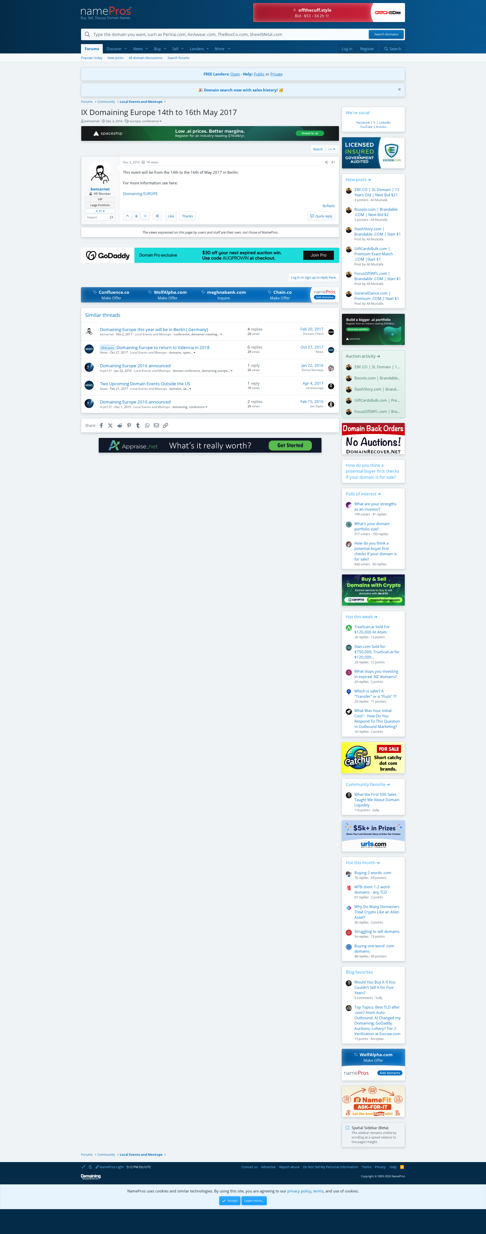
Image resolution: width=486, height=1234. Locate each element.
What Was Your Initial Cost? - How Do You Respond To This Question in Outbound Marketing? (377, 718)
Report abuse (289, 1167)
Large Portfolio (100, 205)
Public (259, 73)
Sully (375, 810)
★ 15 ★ (100, 211)
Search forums (178, 57)
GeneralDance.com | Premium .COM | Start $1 (376, 296)
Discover (114, 48)
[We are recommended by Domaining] (91, 1178)
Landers (197, 48)
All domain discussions (146, 57)
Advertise (268, 1167)
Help (393, 1167)
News (138, 48)
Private (276, 73)
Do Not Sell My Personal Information (330, 1167)
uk (184, 389)
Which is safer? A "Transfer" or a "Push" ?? (375, 693)
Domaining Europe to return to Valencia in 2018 (163, 347)
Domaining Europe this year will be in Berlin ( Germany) (154, 329)
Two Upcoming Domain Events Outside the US (145, 384)
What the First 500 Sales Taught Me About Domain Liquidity (376, 799)
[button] (125, 48)
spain (186, 352)
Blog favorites (359, 972)
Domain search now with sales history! (241, 89)
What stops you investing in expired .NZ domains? (376, 674)
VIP (100, 199)
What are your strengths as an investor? (375, 506)
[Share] (326, 162)
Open (235, 73)
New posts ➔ (358, 179)
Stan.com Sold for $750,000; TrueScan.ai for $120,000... (376, 652)
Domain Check (313, 334)
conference (150, 121)
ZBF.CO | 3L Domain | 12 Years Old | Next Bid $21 (376, 192)
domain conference (186, 371)
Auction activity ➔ (363, 356)
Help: (248, 73)
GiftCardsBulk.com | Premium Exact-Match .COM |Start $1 (373, 254)
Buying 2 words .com (372, 872)
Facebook (363, 122)
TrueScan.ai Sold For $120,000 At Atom (372, 629)
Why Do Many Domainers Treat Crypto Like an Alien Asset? (376, 912)
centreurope (314, 388)
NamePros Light (111, 1167)
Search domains (386, 34)
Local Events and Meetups (153, 334)
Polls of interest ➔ (363, 494)
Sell (175, 48)
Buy (157, 48)
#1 (333, 162)
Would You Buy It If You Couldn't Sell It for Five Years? (374, 987)
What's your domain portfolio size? (372, 526)
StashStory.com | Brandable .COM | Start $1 (377, 231)
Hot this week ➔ (361, 617)
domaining (179, 407)
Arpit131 (106, 371)
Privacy (380, 1167)
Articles (381, 127)
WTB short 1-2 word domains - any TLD (372, 889)
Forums (92, 48)
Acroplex (377, 1038)
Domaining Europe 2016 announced (135, 366)
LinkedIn (385, 122)
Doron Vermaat (312, 370)
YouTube (366, 127)
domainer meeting (204, 334)
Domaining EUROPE (140, 193)
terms (318, 1190)
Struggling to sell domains (376, 931)
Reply (331, 205)
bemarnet (92, 121)
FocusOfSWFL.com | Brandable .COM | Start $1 (377, 276)
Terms (366, 1167)
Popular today (92, 57)
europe (135, 121)
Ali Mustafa (379, 200)
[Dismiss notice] (399, 90)
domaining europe (215, 371)
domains (175, 352)
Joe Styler (316, 406)
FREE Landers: (216, 73)
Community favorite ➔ (368, 784)
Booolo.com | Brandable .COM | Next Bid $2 (376, 212)
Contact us (249, 1167)
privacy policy (299, 1190)
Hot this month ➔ (363, 862)
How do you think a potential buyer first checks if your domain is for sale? (372, 471)
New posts (116, 57)
